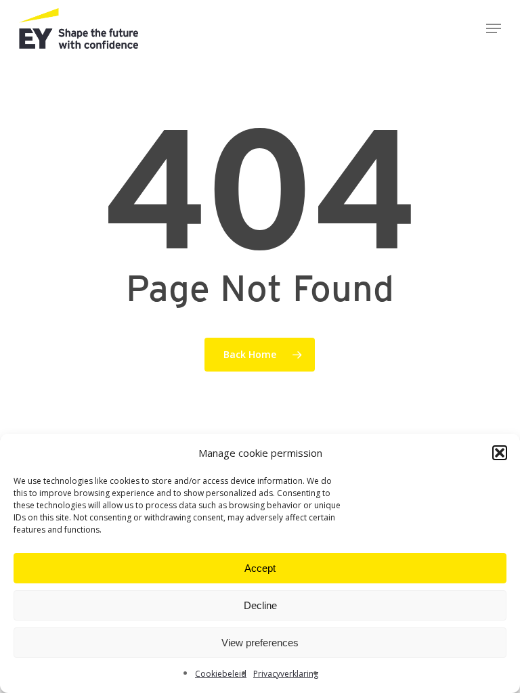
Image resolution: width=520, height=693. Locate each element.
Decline (260, 605)
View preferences (260, 642)
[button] (499, 453)
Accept (260, 568)
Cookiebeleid (220, 673)
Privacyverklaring (285, 673)
